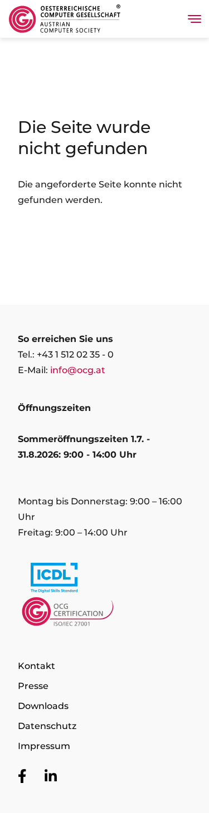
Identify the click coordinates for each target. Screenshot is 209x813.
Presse (33, 686)
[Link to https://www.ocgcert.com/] (104, 614)
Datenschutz (47, 726)
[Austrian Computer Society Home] (64, 19)
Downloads (43, 706)
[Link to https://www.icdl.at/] (104, 580)
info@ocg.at (77, 370)
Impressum (44, 746)
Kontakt (36, 666)
